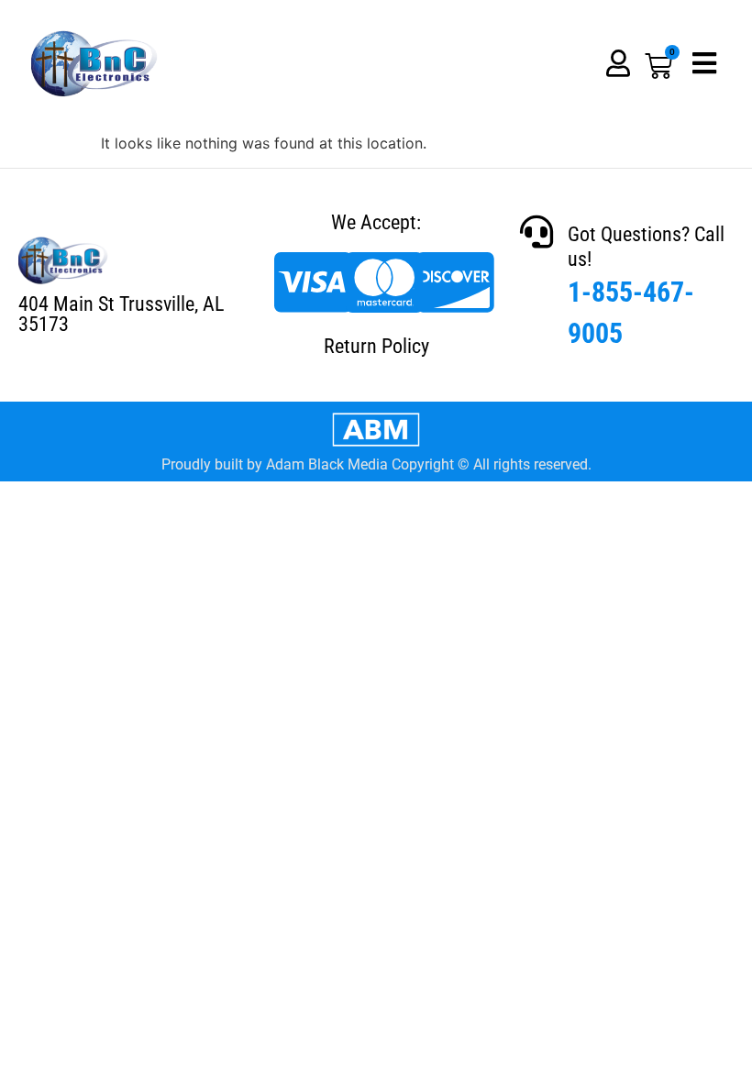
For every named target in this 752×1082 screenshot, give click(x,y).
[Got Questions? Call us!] (536, 231)
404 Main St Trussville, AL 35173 (121, 314)
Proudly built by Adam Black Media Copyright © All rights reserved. (376, 464)
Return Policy (376, 346)
